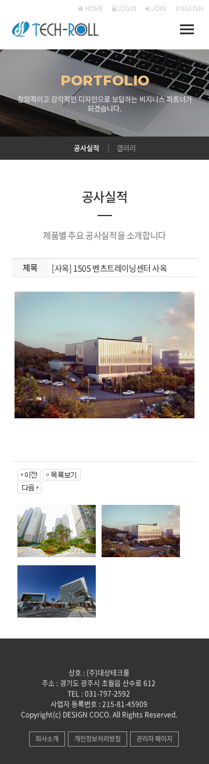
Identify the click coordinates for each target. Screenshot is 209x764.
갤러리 (126, 148)
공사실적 (86, 148)
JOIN (158, 8)
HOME (93, 8)
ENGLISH (189, 8)
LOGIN (126, 8)
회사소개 (47, 739)
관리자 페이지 (154, 739)
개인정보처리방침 (97, 739)
